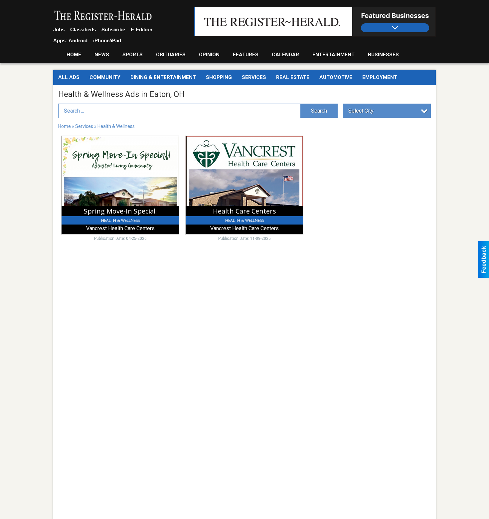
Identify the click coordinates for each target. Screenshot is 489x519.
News (101, 55)
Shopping (219, 77)
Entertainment (333, 55)
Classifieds (83, 29)
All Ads (69, 77)
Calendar (285, 55)
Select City (361, 111)
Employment (379, 77)
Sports (132, 55)
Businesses (383, 55)
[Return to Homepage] (103, 16)
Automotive (335, 77)
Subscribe (113, 29)
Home (74, 55)
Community (104, 77)
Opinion (209, 55)
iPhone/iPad (107, 40)
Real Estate (292, 77)
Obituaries (171, 55)
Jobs (59, 29)
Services (254, 77)
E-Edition (141, 29)
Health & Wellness (116, 126)
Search (319, 111)
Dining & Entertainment (163, 77)
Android (78, 40)
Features (245, 55)
